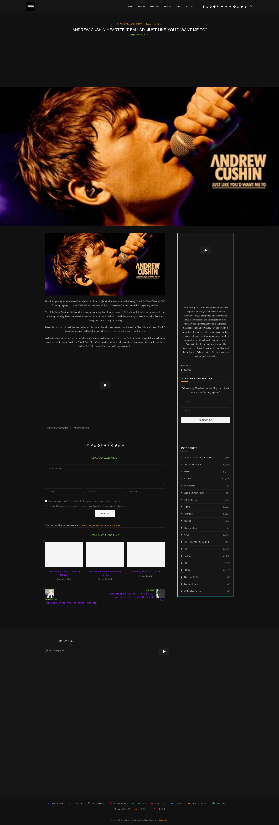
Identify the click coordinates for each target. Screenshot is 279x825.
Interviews (154, 6)
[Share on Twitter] (95, 445)
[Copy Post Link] (116, 445)
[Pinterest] (214, 6)
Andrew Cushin (81, 428)
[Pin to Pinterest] (99, 445)
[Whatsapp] (238, 6)
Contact (189, 6)
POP (207, 549)
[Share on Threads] (119, 445)
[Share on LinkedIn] (102, 445)
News (130, 6)
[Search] (251, 6)
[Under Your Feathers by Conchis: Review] (105, 554)
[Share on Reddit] (105, 445)
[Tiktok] (246, 6)
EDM (207, 471)
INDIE (207, 507)
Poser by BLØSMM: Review (146, 571)
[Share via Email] (123, 445)
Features (141, 6)
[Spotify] (234, 6)
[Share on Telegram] (112, 445)
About (178, 6)
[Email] (226, 6)
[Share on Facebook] (92, 445)
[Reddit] (242, 6)
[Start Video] (105, 385)
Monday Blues (207, 528)
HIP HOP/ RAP (207, 500)
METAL (207, 521)
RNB (207, 563)
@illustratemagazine (54, 650)
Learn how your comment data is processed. (101, 525)
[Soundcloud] (230, 6)
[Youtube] (222, 6)
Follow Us (186, 370)
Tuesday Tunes (207, 584)
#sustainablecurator (57, 428)
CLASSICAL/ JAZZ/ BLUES (207, 457)
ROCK (207, 570)
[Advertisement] (139, 60)
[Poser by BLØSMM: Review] (146, 554)
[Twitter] (207, 6)
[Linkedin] (218, 6)
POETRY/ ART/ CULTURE (207, 542)
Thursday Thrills (207, 577)
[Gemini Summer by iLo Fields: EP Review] (64, 554)
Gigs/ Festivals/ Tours (207, 493)
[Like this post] (88, 445)
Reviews (167, 6)
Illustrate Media (162, 820)
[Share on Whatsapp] (109, 445)
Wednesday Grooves (207, 591)
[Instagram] (211, 6)
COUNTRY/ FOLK (207, 464)
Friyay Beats (207, 486)
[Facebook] (203, 6)
